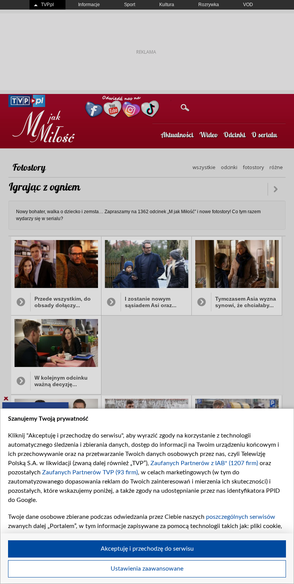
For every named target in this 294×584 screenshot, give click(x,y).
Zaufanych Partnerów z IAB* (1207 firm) (204, 463)
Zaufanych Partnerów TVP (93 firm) (90, 472)
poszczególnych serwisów (240, 517)
